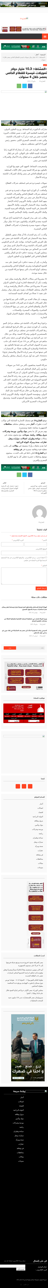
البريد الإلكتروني (18, 540)
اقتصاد (40, 812)
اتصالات (24, 438)
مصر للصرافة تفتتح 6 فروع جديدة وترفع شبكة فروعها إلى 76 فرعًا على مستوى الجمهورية (24, 964)
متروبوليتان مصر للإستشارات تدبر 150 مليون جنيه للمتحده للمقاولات (25, 999)
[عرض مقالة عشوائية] (3, 36)
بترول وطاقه (38, 821)
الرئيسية (42, 54)
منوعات (26, 435)
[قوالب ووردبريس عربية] (21, 1284)
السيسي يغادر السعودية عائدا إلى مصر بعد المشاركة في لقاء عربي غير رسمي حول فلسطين (24, 632)
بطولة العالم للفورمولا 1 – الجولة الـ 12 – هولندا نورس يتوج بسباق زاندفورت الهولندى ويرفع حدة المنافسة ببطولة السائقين (24, 983)
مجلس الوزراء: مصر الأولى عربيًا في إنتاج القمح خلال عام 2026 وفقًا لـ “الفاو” (24, 991)
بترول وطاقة (41, 435)
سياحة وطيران (34, 438)
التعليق (44, 565)
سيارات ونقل (13, 438)
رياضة (32, 435)
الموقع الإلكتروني (41, 549)
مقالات (40, 863)
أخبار (37, 54)
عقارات (44, 442)
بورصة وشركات (9, 431)
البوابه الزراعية (38, 816)
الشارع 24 (42, 81)
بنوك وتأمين (22, 431)
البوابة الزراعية (23, 442)
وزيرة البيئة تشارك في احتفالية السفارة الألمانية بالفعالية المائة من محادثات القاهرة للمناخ (25, 620)
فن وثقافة (39, 855)
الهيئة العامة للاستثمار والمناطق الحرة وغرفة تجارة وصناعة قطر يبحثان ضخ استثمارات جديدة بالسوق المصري (24, 608)
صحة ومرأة (34, 442)
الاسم (44, 540)
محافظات (39, 859)
